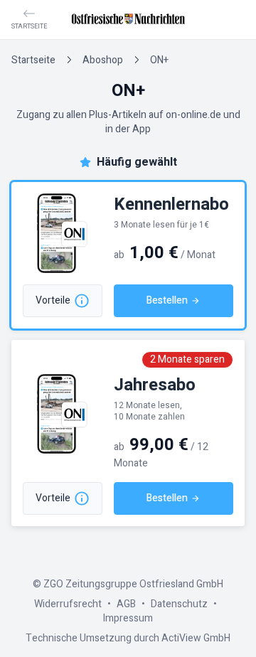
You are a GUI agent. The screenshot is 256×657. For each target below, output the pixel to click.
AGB (126, 604)
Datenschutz (179, 604)
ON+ (159, 60)
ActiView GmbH (195, 638)
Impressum (128, 618)
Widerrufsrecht (68, 604)
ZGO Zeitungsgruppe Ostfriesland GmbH (133, 584)
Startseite (33, 60)
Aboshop (102, 60)
